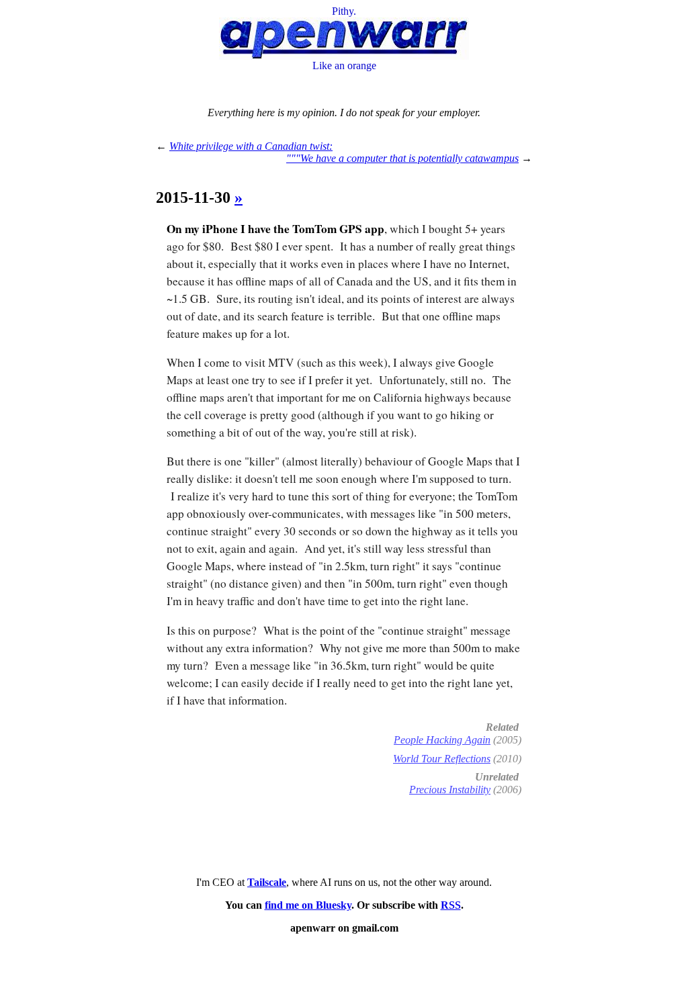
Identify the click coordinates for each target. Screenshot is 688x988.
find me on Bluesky (308, 905)
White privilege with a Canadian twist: (251, 146)
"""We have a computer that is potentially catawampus (402, 158)
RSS (451, 905)
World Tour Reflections (441, 758)
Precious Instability (449, 789)
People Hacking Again (442, 740)
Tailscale (266, 882)
